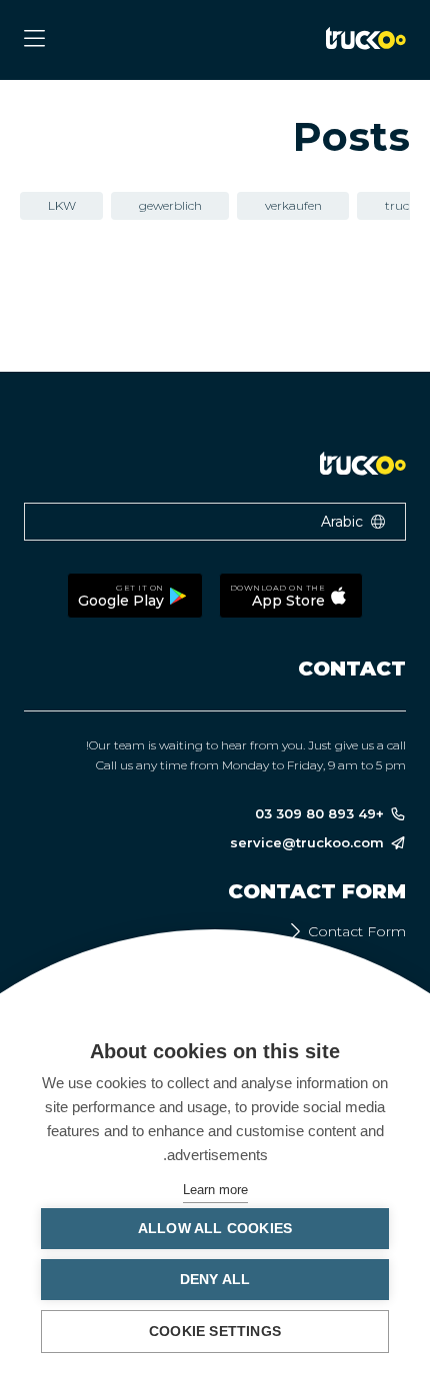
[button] (215, 522)
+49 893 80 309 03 (319, 813)
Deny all (215, 1279)
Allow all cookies (215, 1228)
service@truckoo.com (307, 842)
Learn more (215, 1189)
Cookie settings (215, 1331)
